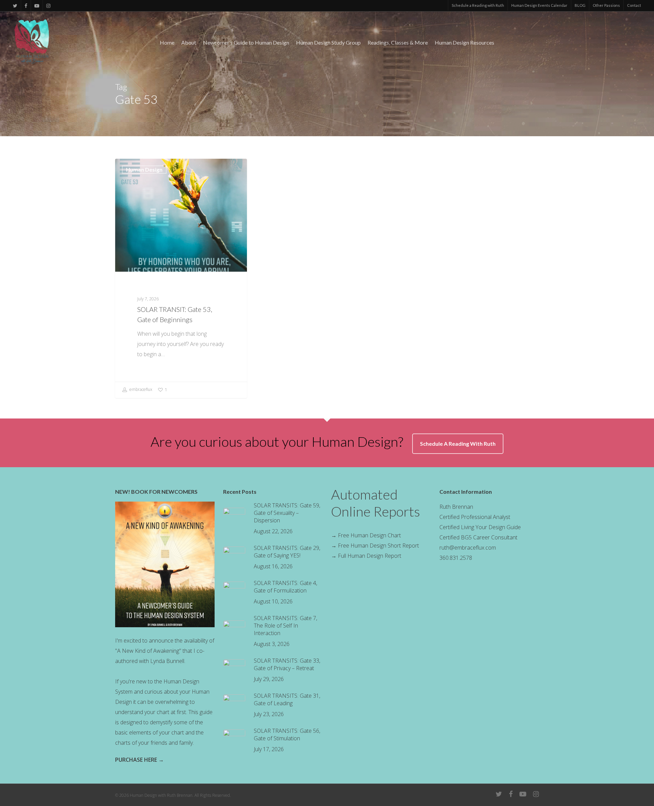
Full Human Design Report (369, 555)
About (188, 42)
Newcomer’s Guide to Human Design (246, 42)
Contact (634, 5)
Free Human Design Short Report (378, 545)
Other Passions (606, 5)
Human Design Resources (464, 42)
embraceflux (140, 389)
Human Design (144, 169)
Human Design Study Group (328, 42)
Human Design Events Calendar (539, 5)
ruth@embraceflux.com (467, 547)
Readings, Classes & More (398, 42)
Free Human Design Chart (369, 535)
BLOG (580, 5)
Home (167, 42)
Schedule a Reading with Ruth (478, 5)
